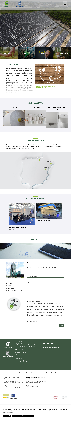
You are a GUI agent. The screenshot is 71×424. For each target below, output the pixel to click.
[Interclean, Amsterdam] (22, 214)
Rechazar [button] (15, 416)
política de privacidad (32, 321)
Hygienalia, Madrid (43, 221)
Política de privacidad (8, 412)
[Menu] (65, 3)
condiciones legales (36, 324)
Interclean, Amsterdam (18, 227)
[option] (22, 217)
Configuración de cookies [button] (26, 416)
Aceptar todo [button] (7, 416)
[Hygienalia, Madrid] (49, 210)
